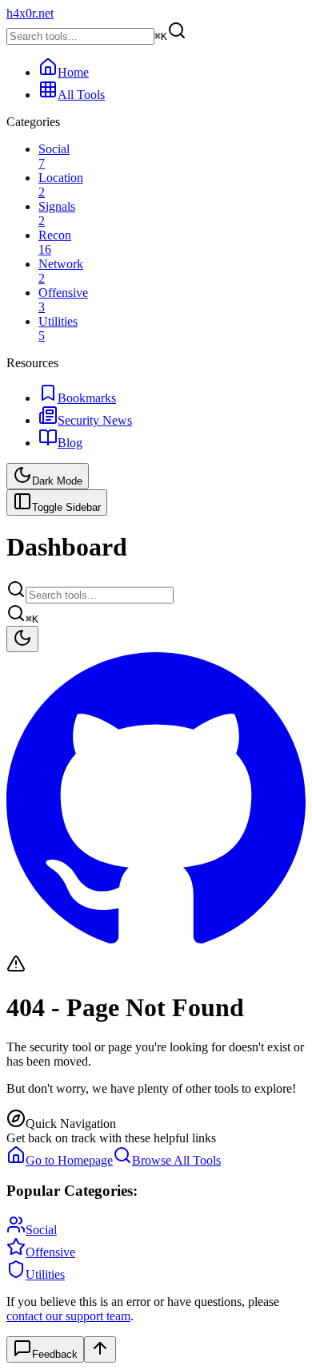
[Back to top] (100, 1349)
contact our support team (68, 1316)
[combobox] (100, 595)
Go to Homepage (69, 1160)
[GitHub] (156, 946)
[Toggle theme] (22, 639)
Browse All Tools (176, 1160)
